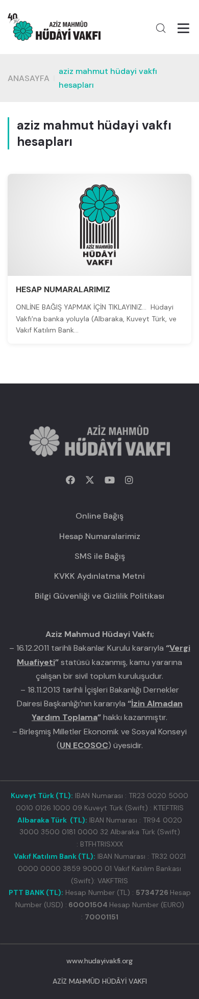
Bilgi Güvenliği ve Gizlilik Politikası (99, 596)
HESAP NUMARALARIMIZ (63, 289)
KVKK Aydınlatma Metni (99, 576)
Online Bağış (99, 515)
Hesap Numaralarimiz (99, 536)
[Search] (160, 28)
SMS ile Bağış (99, 556)
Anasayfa (28, 78)
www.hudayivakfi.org (99, 960)
